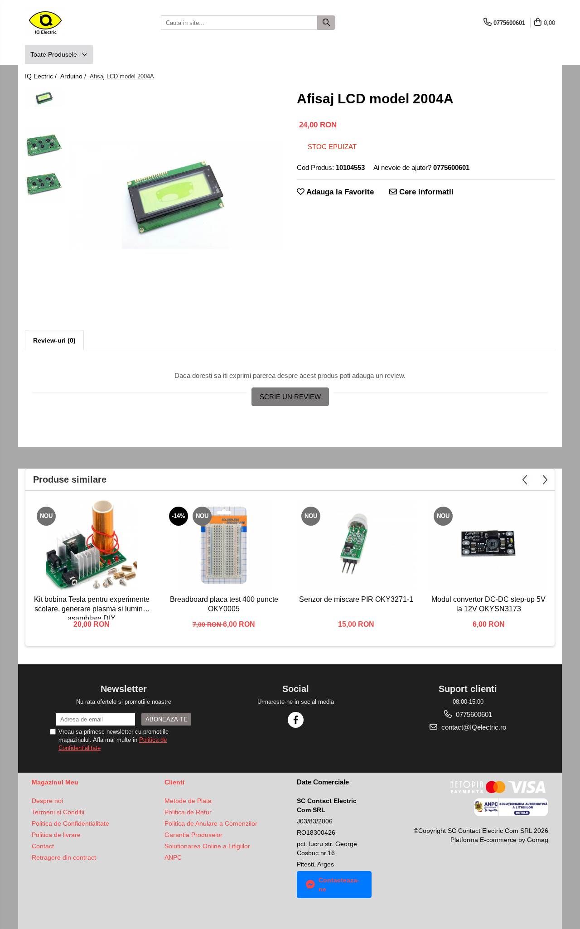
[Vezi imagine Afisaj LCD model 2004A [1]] (44, 146)
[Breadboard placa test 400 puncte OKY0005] (223, 545)
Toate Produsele (54, 54)
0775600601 (473, 714)
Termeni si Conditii (58, 812)
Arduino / (74, 76)
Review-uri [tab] (54, 340)
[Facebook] (296, 720)
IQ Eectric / (41, 76)
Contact (43, 846)
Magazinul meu (55, 782)
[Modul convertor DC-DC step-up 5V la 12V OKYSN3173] (488, 545)
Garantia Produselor (193, 834)
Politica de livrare (56, 834)
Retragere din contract (64, 857)
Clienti (174, 782)
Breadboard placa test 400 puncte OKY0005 (224, 604)
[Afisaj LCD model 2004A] (175, 195)
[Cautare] (326, 22)
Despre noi (47, 800)
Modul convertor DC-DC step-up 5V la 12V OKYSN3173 (488, 604)
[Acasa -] (70, 23)
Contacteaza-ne (339, 884)
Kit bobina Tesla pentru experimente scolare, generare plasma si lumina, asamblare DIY (92, 607)
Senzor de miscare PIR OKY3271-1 (356, 599)
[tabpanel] (175, 195)
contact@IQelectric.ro (473, 727)
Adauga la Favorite (339, 192)
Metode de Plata (188, 800)
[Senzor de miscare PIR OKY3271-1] (356, 545)
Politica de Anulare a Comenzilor (210, 823)
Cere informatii (425, 192)
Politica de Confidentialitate (70, 823)
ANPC (173, 857)
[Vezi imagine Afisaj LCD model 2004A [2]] (44, 184)
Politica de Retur (188, 812)
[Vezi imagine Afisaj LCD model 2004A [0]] (44, 97)
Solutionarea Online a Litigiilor (207, 846)
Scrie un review (290, 397)
